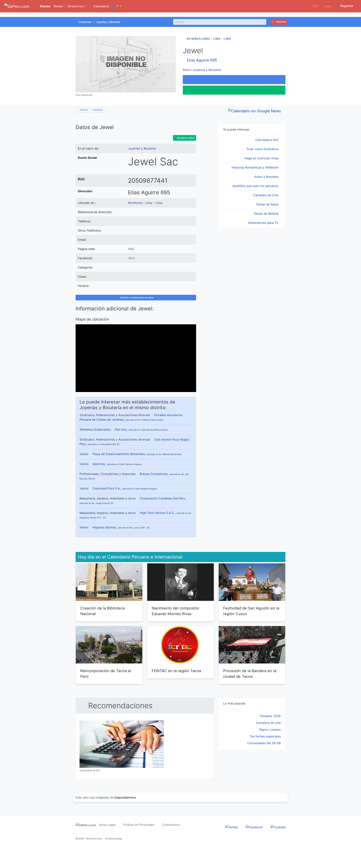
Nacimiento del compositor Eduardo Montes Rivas (175, 611)
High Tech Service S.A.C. (157, 513)
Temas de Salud (267, 204)
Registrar (346, 6)
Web (131, 249)
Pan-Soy (121, 429)
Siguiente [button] (98, 109)
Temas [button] (57, 6)
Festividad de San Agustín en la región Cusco (251, 611)
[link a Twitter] (231, 827)
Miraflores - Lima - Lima (145, 203)
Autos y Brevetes (266, 177)
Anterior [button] (83, 109)
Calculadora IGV (267, 140)
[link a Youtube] (278, 827)
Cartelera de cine (268, 723)
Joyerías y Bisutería (108, 22)
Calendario (101, 6)
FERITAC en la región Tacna (176, 671)
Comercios (85, 22)
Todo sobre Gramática (262, 149)
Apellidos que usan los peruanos (255, 186)
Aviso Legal (107, 825)
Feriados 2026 (270, 716)
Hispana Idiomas (104, 527)
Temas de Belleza (266, 213)
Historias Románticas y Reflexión (255, 167)
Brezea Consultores (154, 474)
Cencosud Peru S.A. (107, 488)
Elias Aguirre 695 (202, 60)
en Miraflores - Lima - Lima (209, 38)
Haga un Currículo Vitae (261, 158)
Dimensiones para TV (263, 223)
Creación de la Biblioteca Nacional (102, 611)
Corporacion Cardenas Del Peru (162, 498)
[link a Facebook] (254, 827)
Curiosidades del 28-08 (264, 743)
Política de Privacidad (138, 825)
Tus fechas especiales (265, 736)
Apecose (99, 464)
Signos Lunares (270, 729)
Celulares (280, 21)
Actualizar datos (185, 137)
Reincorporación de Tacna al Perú (105, 674)
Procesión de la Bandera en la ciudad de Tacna (249, 674)
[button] (116, 6)
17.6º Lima (321, 6)
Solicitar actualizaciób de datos (136, 297)
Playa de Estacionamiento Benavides (119, 454)
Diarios (44, 6)
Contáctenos (171, 825)
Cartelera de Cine (266, 195)
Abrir (131, 258)
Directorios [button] (75, 6)
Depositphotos (125, 797)
